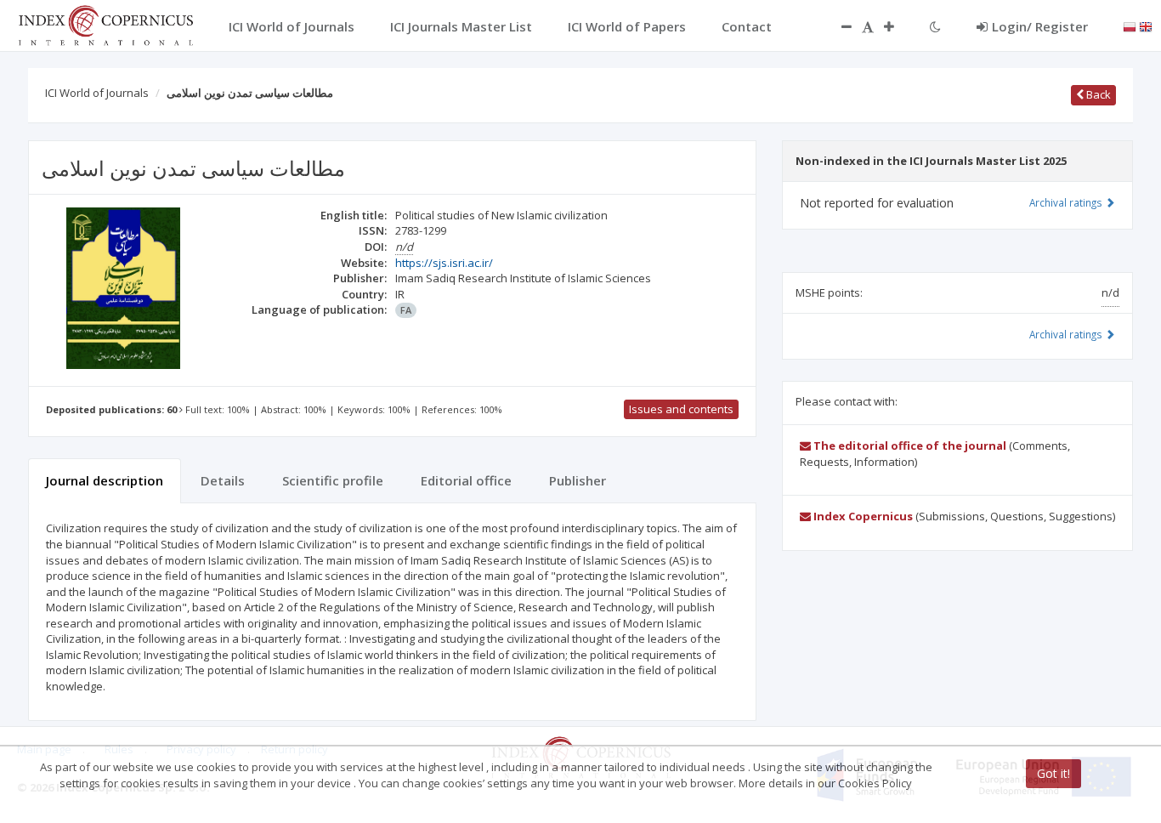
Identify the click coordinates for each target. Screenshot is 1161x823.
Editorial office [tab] (466, 480)
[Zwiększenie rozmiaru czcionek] (897, 26)
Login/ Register (1040, 26)
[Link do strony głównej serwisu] (105, 23)
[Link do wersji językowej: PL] (1129, 25)
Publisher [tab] (577, 480)
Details (223, 480)
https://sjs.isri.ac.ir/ (444, 262)
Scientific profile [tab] (332, 480)
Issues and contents (681, 409)
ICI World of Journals (97, 92)
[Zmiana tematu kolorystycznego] (935, 26)
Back (1097, 94)
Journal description (104, 480)
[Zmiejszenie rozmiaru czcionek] (838, 26)
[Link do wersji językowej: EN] (1146, 25)
